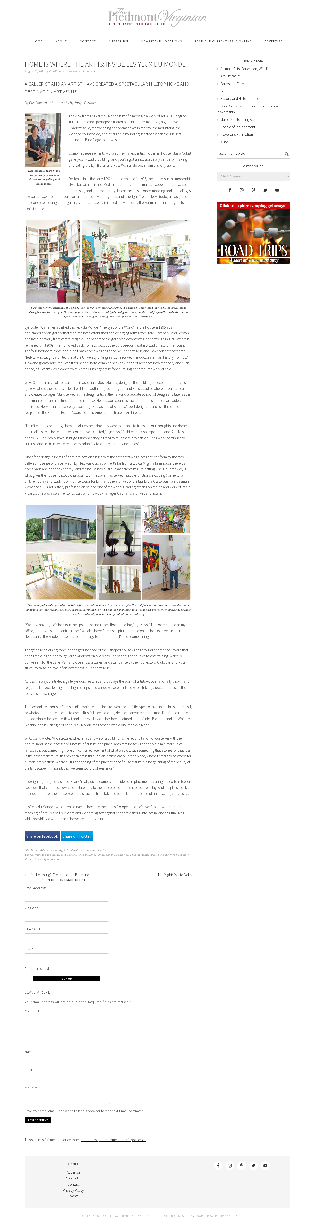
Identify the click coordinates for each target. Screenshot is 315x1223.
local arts (156, 854)
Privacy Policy (73, 1190)
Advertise (73, 1172)
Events (73, 1196)
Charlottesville (87, 854)
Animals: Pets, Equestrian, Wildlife (244, 68)
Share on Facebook (42, 836)
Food (224, 91)
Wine (224, 142)
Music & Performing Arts (237, 119)
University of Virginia (47, 859)
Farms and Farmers (234, 83)
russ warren (170, 854)
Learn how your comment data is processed (113, 1139)
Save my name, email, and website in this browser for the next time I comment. (84, 1111)
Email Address (36, 888)
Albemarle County (51, 850)
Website (31, 1087)
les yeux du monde (137, 854)
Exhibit (110, 854)
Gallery (120, 854)
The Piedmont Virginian (157, 20)
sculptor (185, 854)
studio (28, 859)
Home (87, 850)
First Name (32, 928)
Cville (100, 854)
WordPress (233, 1216)
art (44, 854)
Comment (32, 1011)
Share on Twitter (77, 836)
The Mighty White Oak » (175, 874)
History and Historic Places (240, 98)
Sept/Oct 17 (99, 850)
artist (64, 854)
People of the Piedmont (237, 127)
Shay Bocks (142, 1216)
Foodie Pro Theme (115, 1216)
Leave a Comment (84, 71)
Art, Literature (73, 850)
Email (30, 1069)
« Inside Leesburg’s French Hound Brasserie (57, 874)
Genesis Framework (189, 1216)
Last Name (32, 948)
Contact (73, 1184)
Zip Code (31, 908)
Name (30, 1051)
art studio (53, 854)
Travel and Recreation (236, 134)
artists (73, 854)
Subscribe (73, 1178)
